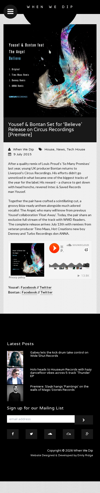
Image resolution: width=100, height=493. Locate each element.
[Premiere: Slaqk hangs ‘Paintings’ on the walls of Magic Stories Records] (15, 393)
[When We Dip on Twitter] (31, 434)
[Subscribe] (83, 420)
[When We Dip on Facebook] (13, 434)
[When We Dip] (50, 16)
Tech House (76, 149)
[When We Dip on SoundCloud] (50, 434)
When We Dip (23, 149)
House (49, 149)
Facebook (28, 287)
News (60, 149)
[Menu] (10, 12)
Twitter (46, 287)
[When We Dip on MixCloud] (68, 434)
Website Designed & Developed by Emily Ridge (61, 455)
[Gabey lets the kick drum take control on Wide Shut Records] (15, 359)
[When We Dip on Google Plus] (87, 434)
